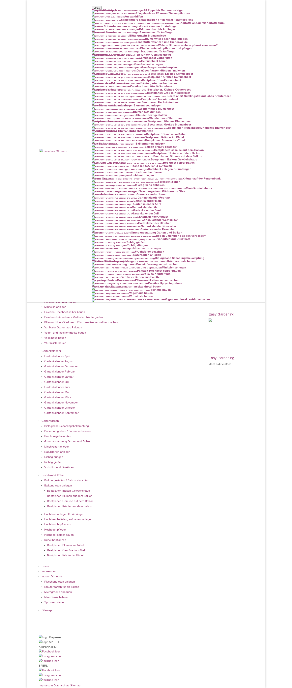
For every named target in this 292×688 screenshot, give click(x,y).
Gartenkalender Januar (58, 376)
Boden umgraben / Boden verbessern (68, 431)
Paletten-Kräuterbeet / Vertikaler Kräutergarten (73, 317)
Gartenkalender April (57, 356)
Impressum (49, 571)
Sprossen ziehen (54, 602)
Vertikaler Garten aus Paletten (63, 327)
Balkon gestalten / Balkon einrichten (66, 480)
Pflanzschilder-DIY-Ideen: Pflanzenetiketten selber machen (81, 322)
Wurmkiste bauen (55, 342)
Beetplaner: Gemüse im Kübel (66, 550)
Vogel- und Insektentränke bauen (65, 332)
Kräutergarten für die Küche (61, 586)
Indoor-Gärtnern (52, 576)
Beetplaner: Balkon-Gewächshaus (68, 490)
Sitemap (47, 610)
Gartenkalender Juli (56, 381)
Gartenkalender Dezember (61, 366)
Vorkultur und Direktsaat (59, 467)
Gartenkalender (51, 350)
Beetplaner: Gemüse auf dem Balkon (70, 501)
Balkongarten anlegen (58, 485)
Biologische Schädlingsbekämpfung (66, 425)
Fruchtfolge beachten (57, 436)
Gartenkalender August (58, 361)
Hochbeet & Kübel (53, 475)
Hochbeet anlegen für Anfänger (64, 514)
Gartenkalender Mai (56, 392)
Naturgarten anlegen (57, 451)
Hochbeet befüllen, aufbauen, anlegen (68, 519)
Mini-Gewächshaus (56, 597)
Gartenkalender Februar (59, 371)
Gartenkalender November (61, 402)
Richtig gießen (53, 462)
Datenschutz (61, 685)
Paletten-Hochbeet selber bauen (64, 312)
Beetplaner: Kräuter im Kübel (65, 555)
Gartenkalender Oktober (59, 407)
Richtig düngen (53, 456)
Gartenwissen (50, 420)
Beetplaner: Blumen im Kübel (65, 545)
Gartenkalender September (61, 412)
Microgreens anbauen (58, 591)
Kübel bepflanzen (55, 539)
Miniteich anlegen (55, 306)
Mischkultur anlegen (57, 446)
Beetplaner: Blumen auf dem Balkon (69, 495)
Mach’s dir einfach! (220, 364)
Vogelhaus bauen (55, 337)
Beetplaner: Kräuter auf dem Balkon (69, 506)
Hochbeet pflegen (55, 529)
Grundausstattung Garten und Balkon (67, 441)
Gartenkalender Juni (57, 387)
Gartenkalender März (57, 397)
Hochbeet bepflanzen (57, 524)
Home (45, 566)
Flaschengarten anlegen (59, 581)
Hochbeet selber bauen (59, 534)
